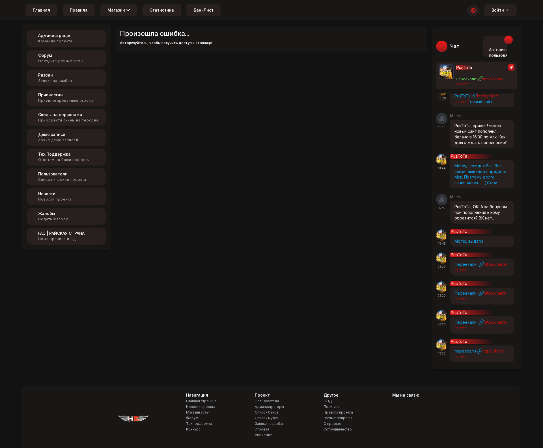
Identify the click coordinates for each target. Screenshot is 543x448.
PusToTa (464, 67)
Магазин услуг (198, 412)
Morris (455, 116)
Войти (498, 10)
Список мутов (266, 418)
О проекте (332, 423)
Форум (192, 418)
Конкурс (193, 429)
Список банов (267, 412)
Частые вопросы (338, 418)
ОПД (328, 401)
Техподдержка (199, 423)
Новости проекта (200, 406)
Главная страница (201, 401)
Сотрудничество (338, 429)
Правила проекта (338, 412)
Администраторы (269, 406)
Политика (331, 406)
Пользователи (267, 401)
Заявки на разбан (269, 423)
